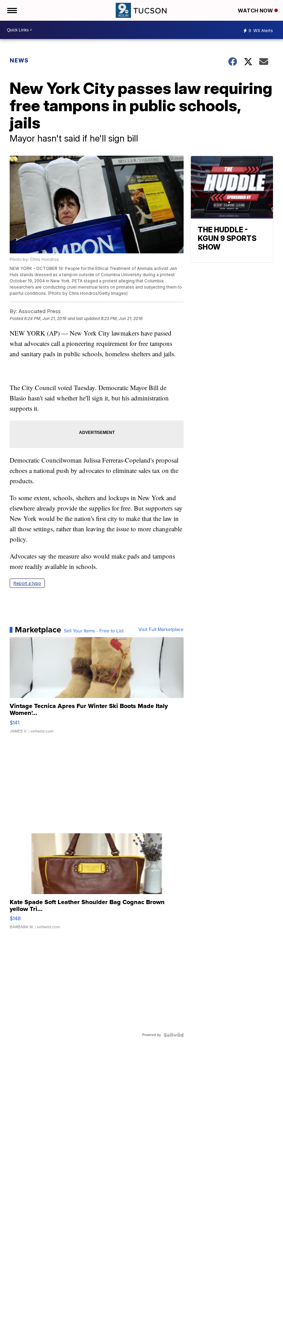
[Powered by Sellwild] (174, 1034)
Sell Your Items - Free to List (94, 631)
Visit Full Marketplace (161, 629)
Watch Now (256, 10)
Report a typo (27, 583)
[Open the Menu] (11, 10)
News (19, 60)
